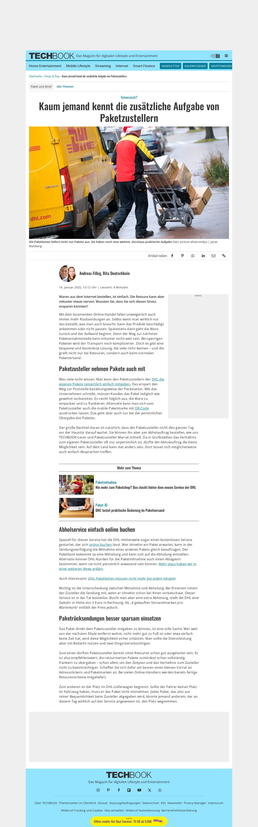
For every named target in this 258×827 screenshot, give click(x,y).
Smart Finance (144, 66)
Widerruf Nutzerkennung (143, 810)
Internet (122, 66)
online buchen (100, 544)
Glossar (103, 803)
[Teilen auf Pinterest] (182, 256)
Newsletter (170, 66)
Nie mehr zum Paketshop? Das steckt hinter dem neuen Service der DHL (146, 487)
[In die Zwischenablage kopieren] (224, 256)
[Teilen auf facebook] (172, 256)
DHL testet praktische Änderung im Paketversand (130, 510)
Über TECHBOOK (46, 803)
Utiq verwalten (114, 810)
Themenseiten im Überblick (77, 803)
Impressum (215, 803)
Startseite (35, 76)
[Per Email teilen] (213, 256)
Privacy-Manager (195, 803)
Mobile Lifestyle (78, 66)
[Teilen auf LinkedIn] (203, 256)
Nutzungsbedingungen (125, 803)
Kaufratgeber (195, 66)
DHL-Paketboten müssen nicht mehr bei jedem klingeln (132, 578)
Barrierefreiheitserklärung (179, 810)
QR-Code (142, 408)
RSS (163, 803)
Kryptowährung (223, 66)
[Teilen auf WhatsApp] (193, 256)
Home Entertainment (45, 66)
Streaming (103, 66)
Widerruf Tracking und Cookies (82, 810)
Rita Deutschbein (116, 273)
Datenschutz (150, 803)
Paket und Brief (41, 86)
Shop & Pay (51, 76)
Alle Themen (65, 86)
